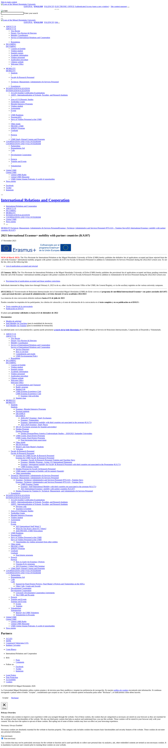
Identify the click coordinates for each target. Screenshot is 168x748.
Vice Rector (15, 31)
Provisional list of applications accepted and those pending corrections (33, 281)
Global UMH (11, 170)
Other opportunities (23, 473)
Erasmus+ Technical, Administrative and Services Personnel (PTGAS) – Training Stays (92, 228)
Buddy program (22, 387)
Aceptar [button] (5, 698)
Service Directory (22, 349)
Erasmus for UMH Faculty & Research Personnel (35, 456)
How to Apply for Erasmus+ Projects (30, 562)
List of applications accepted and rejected (22, 266)
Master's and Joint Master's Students (30, 447)
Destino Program (22, 429)
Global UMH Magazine (20, 177)
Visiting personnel (18, 57)
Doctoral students (22, 411)
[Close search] (2, 18)
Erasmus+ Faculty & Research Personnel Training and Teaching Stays (48, 460)
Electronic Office (65, 6)
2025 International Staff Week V (28, 526)
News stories (11, 181)
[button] (11, 29)
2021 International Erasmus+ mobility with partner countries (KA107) (48, 489)
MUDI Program (22, 444)
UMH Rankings (17, 115)
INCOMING (11, 44)
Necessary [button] (5, 725)
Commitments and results (25, 354)
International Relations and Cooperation (35, 200)
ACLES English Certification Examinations (28, 93)
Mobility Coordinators (19, 35)
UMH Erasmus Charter (30, 467)
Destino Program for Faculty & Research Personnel (36, 469)
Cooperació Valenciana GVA (17, 643)
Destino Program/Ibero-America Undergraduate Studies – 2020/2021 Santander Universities (56, 433)
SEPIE (8, 641)
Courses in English (18, 49)
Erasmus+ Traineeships (30, 420)
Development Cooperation (21, 155)
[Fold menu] (2, 194)
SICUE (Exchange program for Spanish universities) (36, 427)
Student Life (20, 389)
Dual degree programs (24, 555)
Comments (20, 662)
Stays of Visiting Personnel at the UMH (26, 119)
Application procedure (19, 60)
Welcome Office (17, 64)
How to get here (22, 352)
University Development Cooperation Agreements (35, 593)
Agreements (15, 108)
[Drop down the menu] (58, 9)
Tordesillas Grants (18, 102)
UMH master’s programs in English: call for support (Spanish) (40, 471)
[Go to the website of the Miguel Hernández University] (18, 4)
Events (13, 110)
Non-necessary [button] (7, 736)
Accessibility (11, 680)
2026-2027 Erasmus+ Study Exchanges (36, 418)
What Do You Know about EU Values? (31, 529)
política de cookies (121, 690)
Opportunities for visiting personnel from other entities (37, 542)
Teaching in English (23, 509)
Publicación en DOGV (15, 309)
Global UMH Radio (18, 175)
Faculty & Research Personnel (22, 77)
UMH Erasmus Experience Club (28, 391)
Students (14, 73)
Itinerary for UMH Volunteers (27, 613)
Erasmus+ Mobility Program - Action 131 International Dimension (46, 462)
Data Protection (12, 677)
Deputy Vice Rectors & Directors (24, 33)
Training (19, 606)
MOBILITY (11, 68)
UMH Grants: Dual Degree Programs (30, 436)
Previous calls (21, 506)
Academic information (19, 55)
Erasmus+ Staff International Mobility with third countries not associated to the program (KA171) (58, 487)
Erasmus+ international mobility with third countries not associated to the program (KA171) (56, 422)
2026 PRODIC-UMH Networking (29, 531)
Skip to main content (9, 2)
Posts (18, 660)
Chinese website (17, 62)
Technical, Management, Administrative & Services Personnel (35, 82)
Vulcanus (19, 449)
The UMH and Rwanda (25, 595)
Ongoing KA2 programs (25, 564)
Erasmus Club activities (30, 396)
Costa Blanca (11, 649)
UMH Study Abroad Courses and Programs (28, 139)
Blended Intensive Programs (22, 104)
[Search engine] (56, 9)
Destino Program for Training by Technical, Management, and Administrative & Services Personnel (54, 491)
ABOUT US (11, 26)
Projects (14, 135)
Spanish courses (17, 53)
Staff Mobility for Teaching (16, 323)
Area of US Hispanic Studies (22, 99)
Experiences (15, 86)
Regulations (15, 42)
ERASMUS (20, 414)
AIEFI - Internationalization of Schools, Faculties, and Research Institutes (39, 95)
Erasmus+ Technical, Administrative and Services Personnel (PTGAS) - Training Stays (49, 480)
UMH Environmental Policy (27, 356)
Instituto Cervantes (13, 645)
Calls (13, 150)
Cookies (9, 682)
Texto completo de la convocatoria (19, 306)
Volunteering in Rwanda (25, 615)
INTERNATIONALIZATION (18, 88)
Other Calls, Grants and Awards (28, 586)
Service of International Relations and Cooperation (30, 37)
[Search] (2, 16)
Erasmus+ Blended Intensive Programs (31, 409)
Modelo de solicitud (13, 321)
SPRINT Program (18, 128)
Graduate (14, 130)
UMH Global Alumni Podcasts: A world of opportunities (33, 179)
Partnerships (15, 146)
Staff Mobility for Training (16, 326)
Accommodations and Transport (28, 385)
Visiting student (17, 51)
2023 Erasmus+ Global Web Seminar (30, 566)
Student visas (21, 398)
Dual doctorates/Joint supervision (33, 440)
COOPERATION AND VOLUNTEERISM (23, 141)
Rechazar (15, 698)
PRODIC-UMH (17, 126)
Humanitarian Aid (18, 148)
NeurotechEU (16, 117)
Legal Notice (11, 675)
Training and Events (18, 161)
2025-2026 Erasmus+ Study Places (34, 425)
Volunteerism (16, 166)
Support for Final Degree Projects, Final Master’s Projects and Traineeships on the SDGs (50, 584)
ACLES (9, 639)
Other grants (15, 124)
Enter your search (31, 13)
